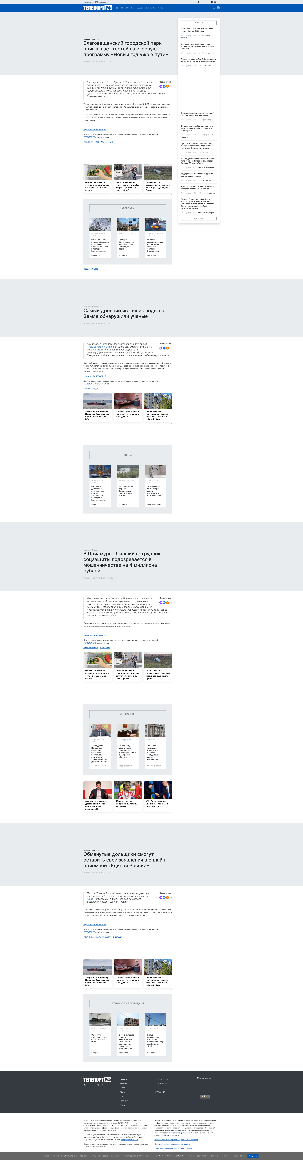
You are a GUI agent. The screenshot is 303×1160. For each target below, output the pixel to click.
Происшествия (91, 647)
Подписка (124, 1101)
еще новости (199, 219)
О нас (122, 1096)
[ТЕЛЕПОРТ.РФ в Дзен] (212, 2)
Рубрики (130, 8)
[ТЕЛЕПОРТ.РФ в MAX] (198, 2)
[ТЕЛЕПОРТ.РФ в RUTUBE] (215, 2)
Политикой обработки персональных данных (228, 1156)
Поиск (122, 1105)
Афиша (161, 8)
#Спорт (94, 504)
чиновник (105, 647)
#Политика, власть (98, 766)
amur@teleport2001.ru (129, 1140)
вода (95, 388)
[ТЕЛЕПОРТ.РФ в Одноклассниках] (208, 2)
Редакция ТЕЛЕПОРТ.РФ (94, 129)
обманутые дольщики (114, 937)
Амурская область (146, 8)
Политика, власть (93, 937)
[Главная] (97, 7)
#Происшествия (125, 766)
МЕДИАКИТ (160, 1092)
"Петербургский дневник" (101, 346)
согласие (81, 1156)
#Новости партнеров (206, 167)
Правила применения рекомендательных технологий (176, 1140)
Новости (119, 8)
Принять (253, 1156)
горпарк (96, 142)
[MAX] (160, 86)
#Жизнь (208, 66)
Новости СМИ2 (90, 269)
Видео (122, 1088)
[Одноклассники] (167, 86)
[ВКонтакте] (164, 86)
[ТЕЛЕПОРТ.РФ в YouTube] (219, 2)
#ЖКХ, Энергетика (154, 504)
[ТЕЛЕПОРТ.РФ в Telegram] (202, 2)
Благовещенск (109, 142)
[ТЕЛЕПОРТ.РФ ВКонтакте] (205, 2)
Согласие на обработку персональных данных (173, 1148)
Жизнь (87, 142)
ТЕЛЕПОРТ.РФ (90, 137)
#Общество (95, 255)
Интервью (124, 1083)
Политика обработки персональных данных (172, 1144)
